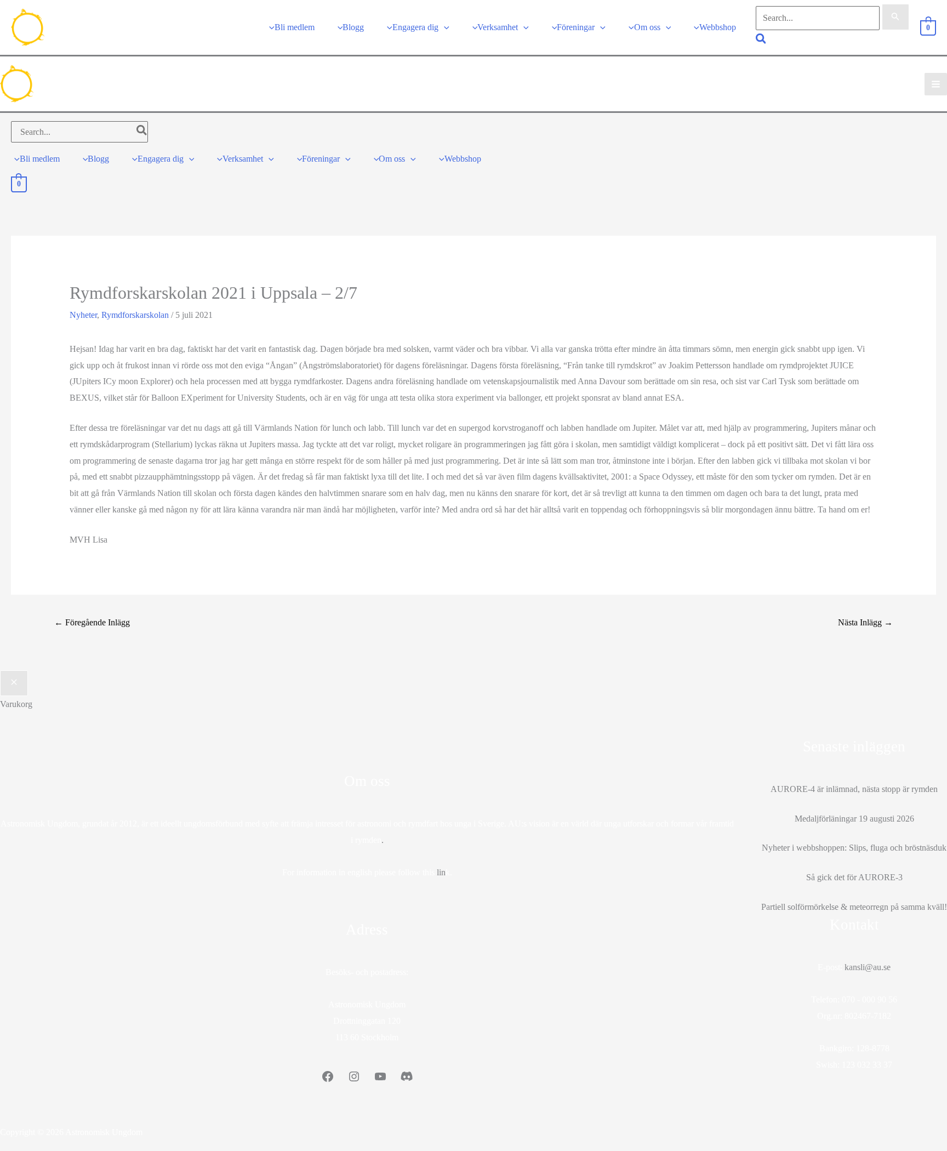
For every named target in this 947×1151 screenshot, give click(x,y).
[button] (443, 27)
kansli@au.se (868, 967)
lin (441, 872)
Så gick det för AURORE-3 (854, 877)
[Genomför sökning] (895, 17)
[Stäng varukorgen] (14, 683)
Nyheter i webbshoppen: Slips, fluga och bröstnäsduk (854, 847)
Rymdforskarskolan (135, 315)
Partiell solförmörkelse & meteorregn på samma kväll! (854, 906)
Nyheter (83, 315)
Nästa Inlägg (865, 622)
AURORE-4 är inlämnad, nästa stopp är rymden (854, 789)
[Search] (142, 132)
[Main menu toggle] (936, 84)
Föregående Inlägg (92, 622)
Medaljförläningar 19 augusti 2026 (854, 818)
